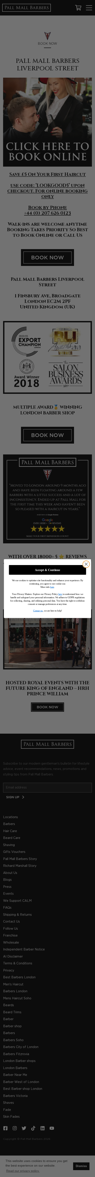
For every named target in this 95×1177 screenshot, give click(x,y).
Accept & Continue (47, 569)
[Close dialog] (86, 564)
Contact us (38, 610)
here (52, 586)
